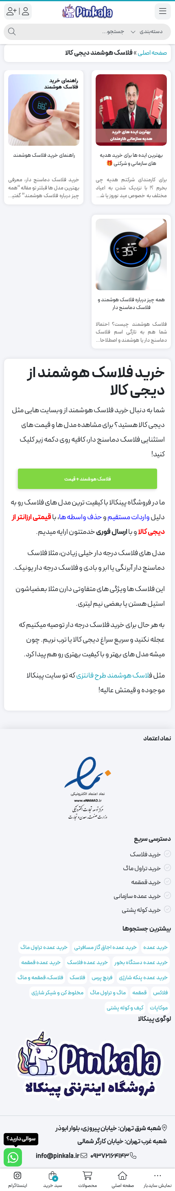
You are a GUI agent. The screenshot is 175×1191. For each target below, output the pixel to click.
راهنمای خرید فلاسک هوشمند (44, 156)
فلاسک (77, 977)
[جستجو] (12, 32)
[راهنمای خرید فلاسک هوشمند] (43, 110)
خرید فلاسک (145, 855)
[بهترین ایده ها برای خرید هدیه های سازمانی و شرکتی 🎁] (131, 110)
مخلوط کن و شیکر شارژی (57, 993)
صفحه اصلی (152, 53)
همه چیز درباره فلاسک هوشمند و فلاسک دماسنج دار (131, 304)
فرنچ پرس (102, 977)
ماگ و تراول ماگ (108, 993)
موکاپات (159, 1008)
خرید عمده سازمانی (137, 896)
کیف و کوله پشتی (125, 1008)
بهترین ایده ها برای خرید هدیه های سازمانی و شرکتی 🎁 (131, 160)
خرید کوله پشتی (141, 910)
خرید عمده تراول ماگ (44, 947)
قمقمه (139, 993)
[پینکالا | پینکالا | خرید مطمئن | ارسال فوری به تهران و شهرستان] (87, 11)
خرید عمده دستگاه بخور (141, 962)
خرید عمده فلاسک (87, 962)
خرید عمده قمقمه (41, 962)
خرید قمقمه (146, 882)
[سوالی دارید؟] (13, 1157)
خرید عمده (155, 947)
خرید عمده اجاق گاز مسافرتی (105, 947)
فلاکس (160, 993)
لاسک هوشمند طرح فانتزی (112, 675)
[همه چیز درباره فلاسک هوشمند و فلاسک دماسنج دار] (131, 254)
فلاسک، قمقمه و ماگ (40, 977)
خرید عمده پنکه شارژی (143, 977)
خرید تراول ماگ (142, 868)
